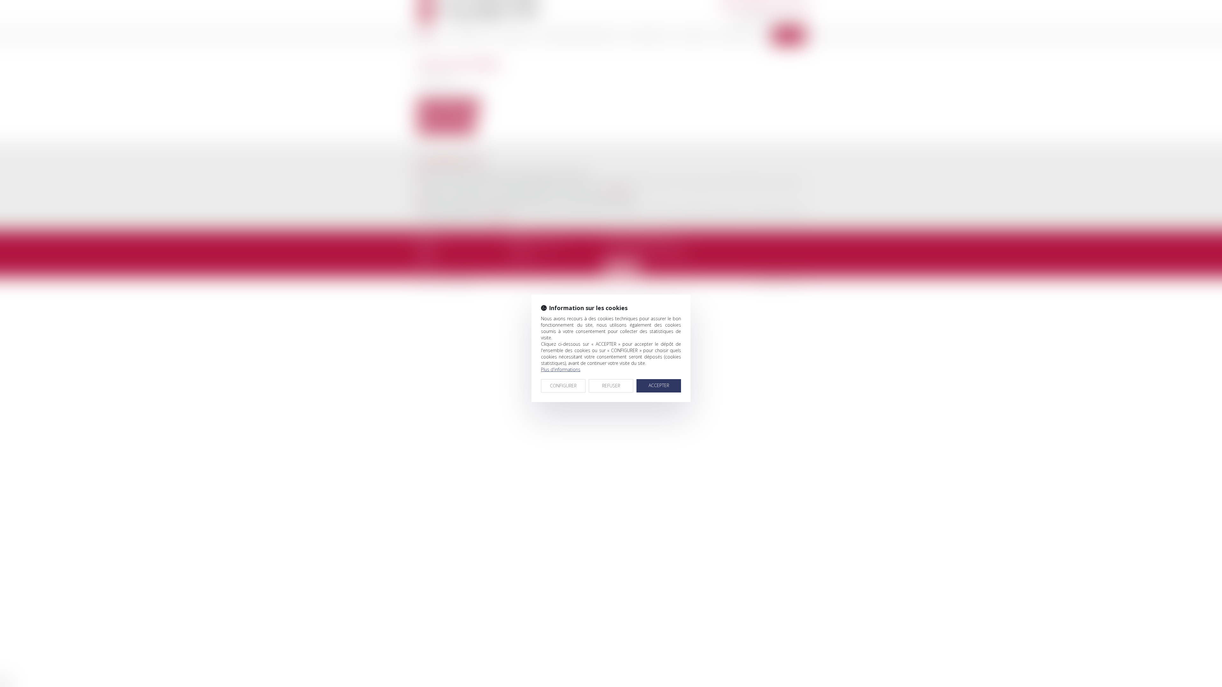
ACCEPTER (659, 385)
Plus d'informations (560, 369)
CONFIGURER (563, 386)
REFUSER (611, 386)
